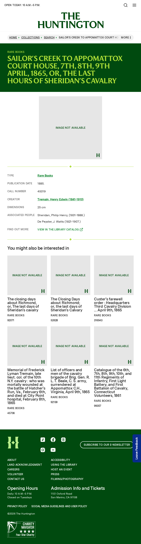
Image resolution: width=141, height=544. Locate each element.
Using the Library (64, 464)
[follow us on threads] (63, 440)
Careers (13, 469)
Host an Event (61, 469)
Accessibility (60, 460)
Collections (30, 37)
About (12, 460)
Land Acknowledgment (24, 464)
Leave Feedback (136, 448)
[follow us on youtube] (53, 450)
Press (55, 474)
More (125, 37)
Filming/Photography (67, 479)
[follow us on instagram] (43, 450)
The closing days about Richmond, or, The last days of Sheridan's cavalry (23, 304)
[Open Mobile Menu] (134, 5)
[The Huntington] (71, 20)
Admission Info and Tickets (78, 488)
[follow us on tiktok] (43, 440)
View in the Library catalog (58, 230)
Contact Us (15, 479)
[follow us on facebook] (53, 440)
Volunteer (15, 474)
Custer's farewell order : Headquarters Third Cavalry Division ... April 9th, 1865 (112, 304)
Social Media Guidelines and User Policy (59, 506)
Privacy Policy (17, 506)
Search (49, 37)
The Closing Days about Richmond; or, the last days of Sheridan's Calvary (66, 304)
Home (13, 37)
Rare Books (45, 175)
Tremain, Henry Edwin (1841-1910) (60, 199)
